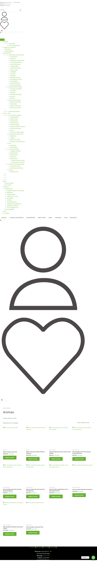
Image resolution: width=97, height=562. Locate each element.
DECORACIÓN (7, 53)
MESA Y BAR (6, 113)
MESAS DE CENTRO (15, 107)
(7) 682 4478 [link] (46, 557)
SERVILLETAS (14, 158)
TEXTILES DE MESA (14, 149)
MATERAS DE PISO (15, 77)
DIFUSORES (12, 43)
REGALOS (6, 187)
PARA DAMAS (8, 189)
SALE (4, 211)
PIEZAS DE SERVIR (15, 139)
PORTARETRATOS (15, 83)
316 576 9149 (8, 4)
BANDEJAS (13, 136)
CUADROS (13, 90)
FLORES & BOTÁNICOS (16, 217)
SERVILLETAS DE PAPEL (18, 160)
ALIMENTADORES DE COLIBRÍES (15, 190)
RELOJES (12, 96)
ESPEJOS (12, 92)
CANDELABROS (14, 66)
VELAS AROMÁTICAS (14, 45)
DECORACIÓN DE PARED (15, 87)
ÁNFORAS (13, 58)
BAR (10, 143)
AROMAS (5, 41)
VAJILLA (11, 170)
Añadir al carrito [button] (9, 457)
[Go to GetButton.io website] (93, 560)
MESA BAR (13, 145)
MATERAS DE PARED (15, 94)
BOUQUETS (8, 49)
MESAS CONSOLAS (15, 106)
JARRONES (13, 72)
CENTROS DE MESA (15, 68)
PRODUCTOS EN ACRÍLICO (17, 141)
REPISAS (12, 98)
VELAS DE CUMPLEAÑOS (17, 132)
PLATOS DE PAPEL (15, 166)
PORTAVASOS (14, 121)
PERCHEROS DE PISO (16, 79)
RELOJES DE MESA (15, 85)
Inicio (4, 408)
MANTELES (13, 156)
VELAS (12, 130)
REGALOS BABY (9, 183)
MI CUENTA (6, 213)
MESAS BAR (13, 104)
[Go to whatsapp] (93, 557)
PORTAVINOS (13, 147)
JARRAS (12, 138)
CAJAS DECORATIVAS (16, 62)
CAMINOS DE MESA (15, 151)
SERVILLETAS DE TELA (18, 162)
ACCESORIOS (14, 57)
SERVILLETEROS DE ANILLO (17, 126)
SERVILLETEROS (14, 124)
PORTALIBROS (14, 81)
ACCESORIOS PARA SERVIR (16, 134)
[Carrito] (1, 31)
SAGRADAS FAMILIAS (14, 111)
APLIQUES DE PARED (16, 89)
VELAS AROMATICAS (12, 207)
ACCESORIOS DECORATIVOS (16, 55)
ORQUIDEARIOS (9, 51)
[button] (4, 217)
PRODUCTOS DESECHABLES (16, 164)
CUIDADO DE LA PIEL (12, 196)
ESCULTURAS (14, 70)
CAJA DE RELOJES (15, 64)
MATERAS (13, 75)
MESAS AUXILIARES (15, 102)
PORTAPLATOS (14, 123)
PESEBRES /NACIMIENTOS (14, 204)
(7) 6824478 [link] (7, 5)
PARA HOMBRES (9, 209)
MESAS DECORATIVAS (15, 100)
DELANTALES (14, 155)
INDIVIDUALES (14, 119)
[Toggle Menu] (2, 40)
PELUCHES (8, 185)
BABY (4, 181)
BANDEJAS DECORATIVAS (17, 60)
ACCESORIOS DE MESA (15, 115)
